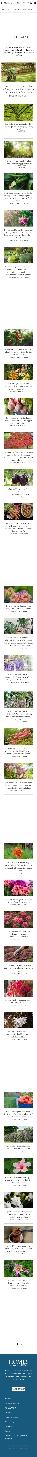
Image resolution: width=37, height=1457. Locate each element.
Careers (7, 1431)
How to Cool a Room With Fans (23, 9)
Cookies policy (9, 1426)
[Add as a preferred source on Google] (18, 1389)
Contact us (8, 1412)
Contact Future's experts (12, 1403)
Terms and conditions (12, 1417)
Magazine (25, 3)
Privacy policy (9, 1422)
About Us (8, 1399)
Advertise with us (10, 1408)
